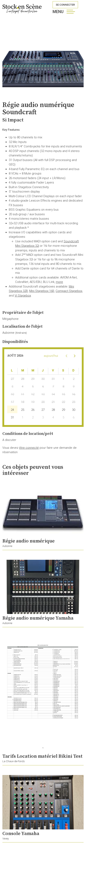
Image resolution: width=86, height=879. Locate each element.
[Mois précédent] (66, 355)
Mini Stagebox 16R (41, 291)
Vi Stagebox (23, 295)
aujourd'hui (51, 356)
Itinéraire (21, 332)
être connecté (29, 448)
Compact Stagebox (69, 291)
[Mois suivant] (74, 355)
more (59, 282)
